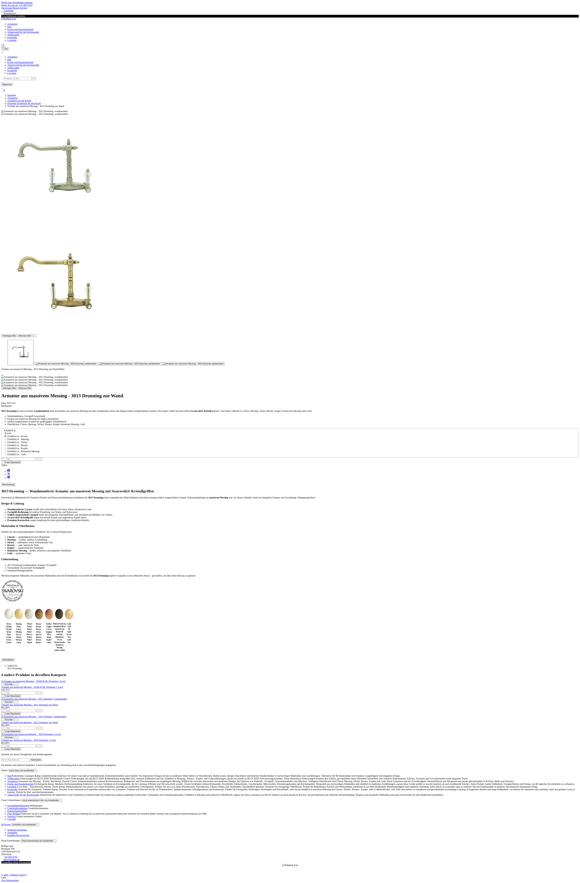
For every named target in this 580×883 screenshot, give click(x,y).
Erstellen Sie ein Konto (18, 835)
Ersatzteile (12, 37)
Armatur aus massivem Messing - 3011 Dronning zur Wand (29, 705)
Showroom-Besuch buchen (14, 8)
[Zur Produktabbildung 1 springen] (20, 352)
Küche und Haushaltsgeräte (20, 29)
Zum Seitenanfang (10, 880)
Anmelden (12, 832)
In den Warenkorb (11, 462)
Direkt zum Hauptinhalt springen (16, 2)
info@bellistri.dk (12, 859)
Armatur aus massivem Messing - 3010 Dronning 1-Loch (28, 740)
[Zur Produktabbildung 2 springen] (65, 363)
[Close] (2, 375)
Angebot (11, 816)
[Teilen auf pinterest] (8, 477)
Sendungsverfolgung (17, 830)
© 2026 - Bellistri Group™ (14, 875)
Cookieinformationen (17, 808)
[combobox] (18, 78)
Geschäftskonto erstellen (13, 16)
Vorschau (7, 684)
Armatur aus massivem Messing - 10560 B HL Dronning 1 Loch (32, 687)
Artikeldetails (8, 660)
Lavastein (11, 40)
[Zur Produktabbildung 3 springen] (129, 363)
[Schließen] (2, 52)
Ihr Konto (6, 824)
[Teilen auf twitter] (8, 474)
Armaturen (12, 24)
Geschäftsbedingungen (18, 805)
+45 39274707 (11, 857)
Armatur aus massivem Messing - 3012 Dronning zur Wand (29, 722)
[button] (2, 81)
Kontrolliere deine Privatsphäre (16, 862)
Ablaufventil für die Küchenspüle (23, 32)
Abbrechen (7, 84)
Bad (9, 26)
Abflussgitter (13, 35)
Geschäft (11, 819)
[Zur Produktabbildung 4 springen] (193, 363)
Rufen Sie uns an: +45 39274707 (17, 5)
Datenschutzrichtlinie (17, 811)
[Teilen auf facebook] (8, 471)
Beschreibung (8, 484)
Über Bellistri (14, 813)
